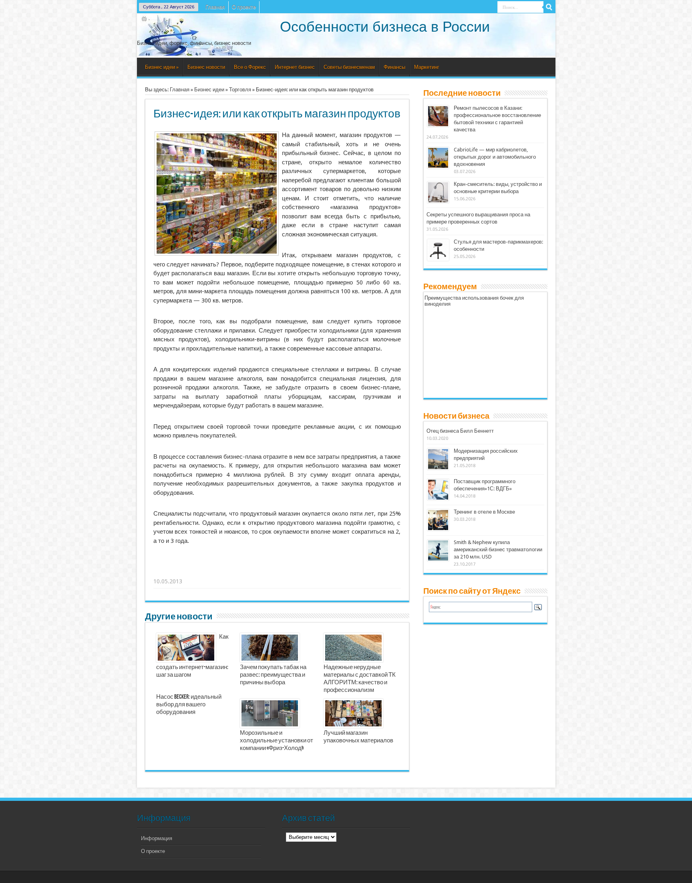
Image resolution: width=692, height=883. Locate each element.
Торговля (240, 90)
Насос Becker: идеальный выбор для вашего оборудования (188, 704)
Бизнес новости (206, 67)
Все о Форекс (250, 67)
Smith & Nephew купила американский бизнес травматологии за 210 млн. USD (498, 549)
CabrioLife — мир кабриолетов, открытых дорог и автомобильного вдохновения (495, 157)
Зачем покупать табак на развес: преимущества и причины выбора (273, 675)
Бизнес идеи (162, 67)
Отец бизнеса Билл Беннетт (460, 431)
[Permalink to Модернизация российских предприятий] (438, 468)
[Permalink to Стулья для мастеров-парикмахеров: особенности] (438, 259)
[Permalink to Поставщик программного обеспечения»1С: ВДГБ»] (438, 499)
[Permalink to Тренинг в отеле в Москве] (438, 529)
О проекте (244, 7)
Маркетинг (426, 67)
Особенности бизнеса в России (385, 26)
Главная (215, 7)
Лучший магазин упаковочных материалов (358, 737)
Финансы (394, 67)
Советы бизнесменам (349, 67)
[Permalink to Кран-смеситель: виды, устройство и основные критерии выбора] (438, 201)
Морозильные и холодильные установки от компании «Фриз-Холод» (276, 741)
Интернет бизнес (295, 67)
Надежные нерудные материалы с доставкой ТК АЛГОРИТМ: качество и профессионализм (360, 679)
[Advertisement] (277, 571)
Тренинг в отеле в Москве (484, 512)
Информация (156, 838)
